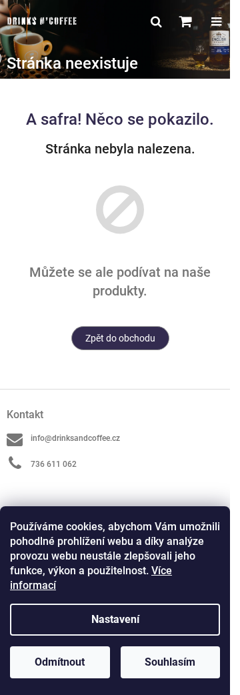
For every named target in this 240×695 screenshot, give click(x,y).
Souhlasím (170, 662)
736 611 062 (54, 464)
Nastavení (115, 619)
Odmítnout (60, 662)
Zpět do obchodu (120, 338)
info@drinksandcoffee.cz (75, 438)
